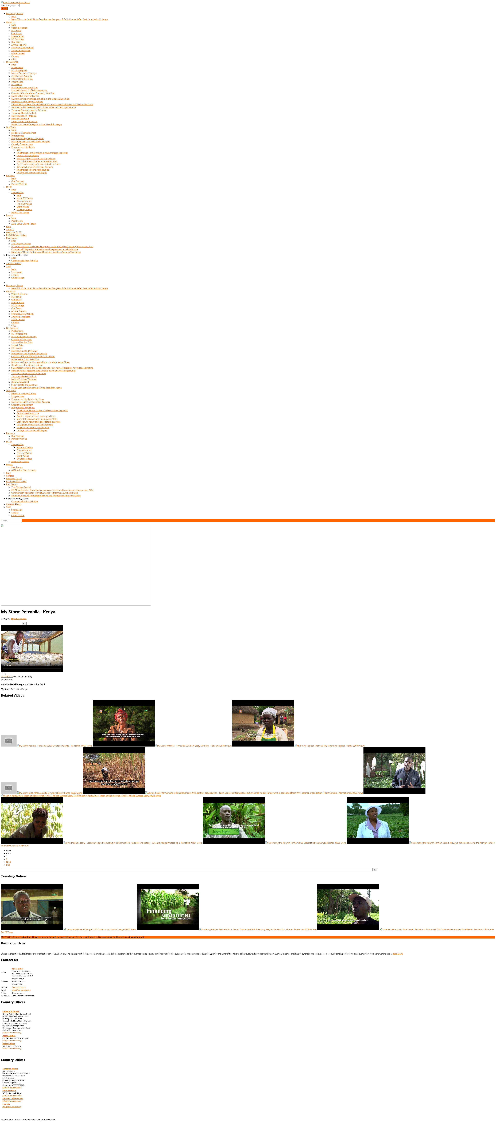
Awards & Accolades (20, 50)
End (8, 864)
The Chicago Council (21, 243)
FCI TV (9, 186)
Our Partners (17, 181)
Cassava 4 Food (13, 263)
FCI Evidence (12, 61)
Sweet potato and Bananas (24, 121)
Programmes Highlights (23, 147)
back (13, 16)
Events (9, 215)
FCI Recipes (16, 84)
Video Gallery (17, 192)
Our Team (16, 42)
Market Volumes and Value (24, 87)
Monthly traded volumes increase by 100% (37, 161)
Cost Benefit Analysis (21, 76)
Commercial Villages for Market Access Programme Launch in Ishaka (44, 249)
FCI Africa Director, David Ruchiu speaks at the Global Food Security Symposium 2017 (52, 246)
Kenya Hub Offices (10, 1011)
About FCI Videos (25, 198)
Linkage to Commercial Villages (32, 172)
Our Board (16, 33)
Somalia (6, 1104)
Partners (10, 175)
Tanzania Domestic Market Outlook (28, 110)
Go (24, 623)
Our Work (11, 127)
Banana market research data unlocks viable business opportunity (43, 107)
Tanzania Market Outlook (23, 113)
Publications (17, 67)
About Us (10, 22)
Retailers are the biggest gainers (27, 101)
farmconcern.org (19, 987)
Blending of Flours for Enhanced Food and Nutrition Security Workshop (46, 252)
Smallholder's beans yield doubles (33, 169)
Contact (10, 229)
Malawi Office (8, 1044)
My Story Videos (24, 209)
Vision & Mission (19, 27)
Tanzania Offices (10, 1069)
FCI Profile (16, 30)
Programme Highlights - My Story (27, 138)
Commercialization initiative (24, 260)
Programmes (17, 135)
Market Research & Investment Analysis (30, 141)
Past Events (17, 220)
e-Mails (14, 274)
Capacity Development (22, 144)
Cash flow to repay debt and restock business (38, 164)
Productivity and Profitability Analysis (29, 90)
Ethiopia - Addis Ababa (12, 1098)
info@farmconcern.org (21, 990)
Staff (8, 266)
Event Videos (23, 206)
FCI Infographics (19, 70)
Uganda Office (9, 1036)
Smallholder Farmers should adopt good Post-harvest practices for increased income (52, 104)
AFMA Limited (18, 53)
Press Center (17, 36)
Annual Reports (18, 44)
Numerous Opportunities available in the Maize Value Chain (40, 98)
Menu (4, 8)
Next (8, 862)
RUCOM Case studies (16, 235)
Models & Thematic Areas (23, 132)
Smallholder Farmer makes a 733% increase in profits (42, 152)
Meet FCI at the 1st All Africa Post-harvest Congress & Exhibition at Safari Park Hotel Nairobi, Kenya (59, 19)
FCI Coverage (17, 39)
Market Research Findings (24, 73)
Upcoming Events (14, 13)
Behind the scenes (20, 212)
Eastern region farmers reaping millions (36, 158)
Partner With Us (19, 184)
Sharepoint (16, 272)
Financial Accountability (22, 47)
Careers (15, 56)
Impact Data (17, 81)
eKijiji (13, 59)
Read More (398, 954)
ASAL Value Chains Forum (23, 223)
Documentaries (24, 201)
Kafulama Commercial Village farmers (35, 167)
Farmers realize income (28, 155)
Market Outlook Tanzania (23, 115)
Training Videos (24, 203)
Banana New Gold (20, 118)
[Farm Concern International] (15, 2)
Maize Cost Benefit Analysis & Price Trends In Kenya (36, 124)
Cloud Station (17, 277)
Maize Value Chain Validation (25, 96)
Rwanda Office (9, 1090)
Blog (8, 226)
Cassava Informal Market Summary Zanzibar (33, 93)
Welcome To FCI (14, 232)
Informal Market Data (22, 78)
